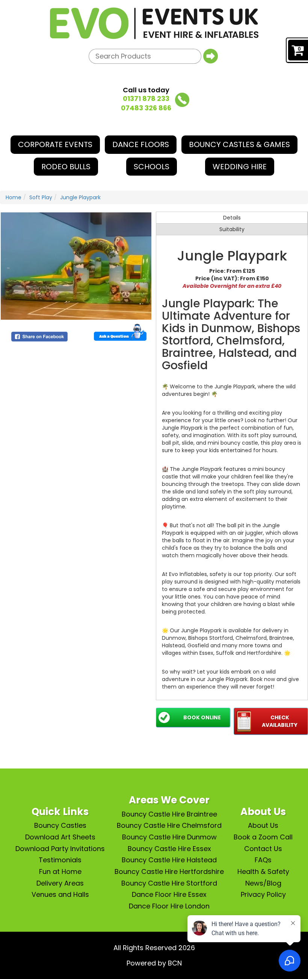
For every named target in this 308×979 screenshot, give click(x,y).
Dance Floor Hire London (169, 906)
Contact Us (263, 848)
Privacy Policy (263, 894)
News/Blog (263, 883)
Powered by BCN (154, 963)
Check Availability (279, 721)
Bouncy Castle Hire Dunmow (169, 837)
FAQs (263, 860)
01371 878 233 (146, 98)
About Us (263, 825)
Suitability (232, 229)
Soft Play (40, 197)
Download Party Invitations (60, 848)
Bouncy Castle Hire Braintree (169, 814)
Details (232, 217)
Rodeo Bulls (66, 166)
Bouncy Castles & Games (239, 144)
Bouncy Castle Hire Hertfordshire (169, 871)
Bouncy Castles (60, 825)
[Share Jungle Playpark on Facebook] (39, 336)
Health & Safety (263, 871)
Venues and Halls (60, 894)
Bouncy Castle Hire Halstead (169, 860)
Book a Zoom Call (263, 837)
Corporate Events (55, 144)
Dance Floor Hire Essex (169, 894)
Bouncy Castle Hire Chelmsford (169, 825)
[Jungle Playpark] (76, 266)
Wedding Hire (240, 166)
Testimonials (60, 860)
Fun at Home (60, 871)
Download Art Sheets (60, 837)
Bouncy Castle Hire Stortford (169, 883)
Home (13, 197)
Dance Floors (140, 144)
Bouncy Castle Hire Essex (169, 848)
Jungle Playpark (80, 197)
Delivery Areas (60, 883)
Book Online (202, 717)
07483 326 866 (146, 108)
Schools (151, 166)
